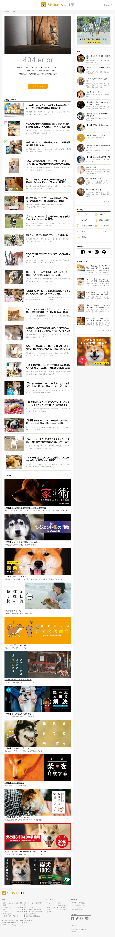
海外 (101, 214)
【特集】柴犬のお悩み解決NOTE (32, 917)
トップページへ (36, 86)
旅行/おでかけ (87, 226)
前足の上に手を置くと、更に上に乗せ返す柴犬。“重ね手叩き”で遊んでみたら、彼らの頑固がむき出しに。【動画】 (48, 348)
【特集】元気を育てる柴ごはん (12, 920)
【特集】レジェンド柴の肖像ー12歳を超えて (12, 913)
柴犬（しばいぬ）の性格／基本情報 (12, 904)
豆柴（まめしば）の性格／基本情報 (33, 904)
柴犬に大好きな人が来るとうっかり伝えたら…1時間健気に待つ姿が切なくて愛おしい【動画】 (48, 180)
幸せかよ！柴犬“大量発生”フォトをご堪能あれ (47, 235)
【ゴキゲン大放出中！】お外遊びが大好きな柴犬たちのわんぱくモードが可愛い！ (48, 217)
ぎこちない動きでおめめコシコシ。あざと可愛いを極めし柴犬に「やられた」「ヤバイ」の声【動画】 (48, 125)
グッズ (84, 220)
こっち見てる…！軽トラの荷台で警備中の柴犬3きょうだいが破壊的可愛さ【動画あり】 (47, 106)
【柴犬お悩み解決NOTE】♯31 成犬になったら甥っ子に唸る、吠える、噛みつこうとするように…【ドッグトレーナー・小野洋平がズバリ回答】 (48, 385)
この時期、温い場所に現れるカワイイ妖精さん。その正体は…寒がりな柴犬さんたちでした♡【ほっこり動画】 (48, 329)
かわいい (85, 214)
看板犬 (84, 237)
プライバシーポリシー (78, 907)
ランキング (27, 922)
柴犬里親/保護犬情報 (9, 922)
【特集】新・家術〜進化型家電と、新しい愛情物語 (33, 913)
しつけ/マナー (104, 231)
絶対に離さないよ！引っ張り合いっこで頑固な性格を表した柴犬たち (48, 143)
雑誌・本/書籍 (104, 220)
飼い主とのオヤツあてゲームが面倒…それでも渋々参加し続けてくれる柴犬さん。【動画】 (47, 199)
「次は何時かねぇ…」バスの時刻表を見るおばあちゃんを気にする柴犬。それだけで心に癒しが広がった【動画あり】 (48, 366)
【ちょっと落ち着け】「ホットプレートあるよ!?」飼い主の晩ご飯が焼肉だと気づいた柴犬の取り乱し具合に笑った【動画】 (48, 162)
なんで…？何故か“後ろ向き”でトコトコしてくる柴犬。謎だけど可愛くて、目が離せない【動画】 (48, 310)
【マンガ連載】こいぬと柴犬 (32, 909)
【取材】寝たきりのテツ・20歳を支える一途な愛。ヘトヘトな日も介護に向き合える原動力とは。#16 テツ (47, 422)
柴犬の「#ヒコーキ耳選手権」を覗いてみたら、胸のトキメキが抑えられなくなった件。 (48, 273)
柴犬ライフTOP (76, 925)
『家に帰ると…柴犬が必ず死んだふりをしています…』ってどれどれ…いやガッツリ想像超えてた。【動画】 (48, 403)
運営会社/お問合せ (77, 909)
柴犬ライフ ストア (29, 907)
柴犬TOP (6, 12)
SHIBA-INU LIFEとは (9, 925)
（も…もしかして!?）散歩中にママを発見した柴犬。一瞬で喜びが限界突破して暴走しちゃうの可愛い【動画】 (48, 440)
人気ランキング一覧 (103, 330)
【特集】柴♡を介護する (10, 916)
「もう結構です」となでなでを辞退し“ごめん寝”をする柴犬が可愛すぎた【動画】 (48, 459)
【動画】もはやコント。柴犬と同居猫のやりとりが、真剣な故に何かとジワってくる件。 (48, 292)
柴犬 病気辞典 (28, 920)
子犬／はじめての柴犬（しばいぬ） (12, 908)
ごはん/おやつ (104, 226)
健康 (83, 231)
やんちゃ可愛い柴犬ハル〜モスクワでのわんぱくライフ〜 (48, 255)
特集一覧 (106, 202)
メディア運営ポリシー (78, 905)
